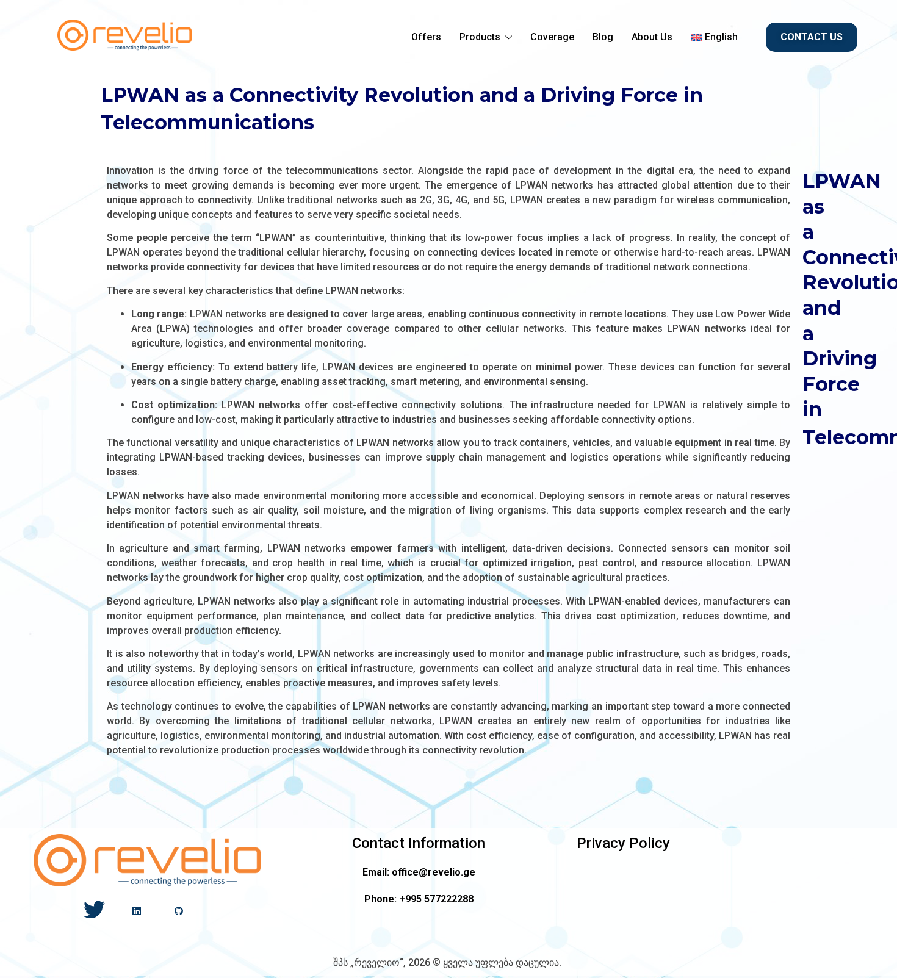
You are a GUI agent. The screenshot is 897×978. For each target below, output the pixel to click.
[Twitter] (94, 910)
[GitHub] (178, 910)
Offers (426, 37)
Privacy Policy (623, 843)
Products (479, 37)
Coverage (552, 37)
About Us (652, 37)
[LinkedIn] (136, 910)
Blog (603, 37)
